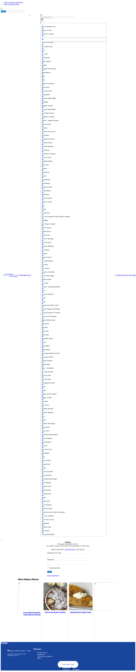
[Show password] (48, 565)
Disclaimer (41, 654)
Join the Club (130, 275)
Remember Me (54, 568)
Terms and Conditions (45, 656)
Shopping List (121, 275)
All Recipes (10, 274)
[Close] (1, 539)
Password (50, 559)
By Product (13, 276)
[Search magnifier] (42, 19)
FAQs (39, 658)
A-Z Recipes (21, 275)
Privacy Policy (42, 653)
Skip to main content (11, 4)
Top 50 (28, 275)
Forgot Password (53, 575)
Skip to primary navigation (13, 2)
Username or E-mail (54, 553)
